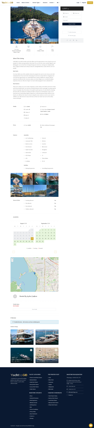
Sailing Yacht (51, 386)
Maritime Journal (33, 402)
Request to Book (72, 24)
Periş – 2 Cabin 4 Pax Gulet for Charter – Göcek (21, 359)
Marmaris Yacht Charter (53, 402)
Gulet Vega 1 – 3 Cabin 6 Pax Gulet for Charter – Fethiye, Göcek (21, 341)
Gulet (50, 377)
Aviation (51, 2)
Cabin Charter (33, 389)
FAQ (31, 407)
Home (18, 2)
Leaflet (50, 291)
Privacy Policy (33, 411)
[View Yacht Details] (22, 337)
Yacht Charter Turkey (53, 395)
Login (78, 2)
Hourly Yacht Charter (34, 384)
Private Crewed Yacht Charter (36, 377)
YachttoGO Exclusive (34, 398)
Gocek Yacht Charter (53, 400)
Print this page (73, 35)
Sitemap (31, 418)
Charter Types (36, 2)
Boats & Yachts (25, 2)
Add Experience (33, 404)
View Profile (34, 309)
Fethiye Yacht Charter (53, 404)
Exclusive (45, 2)
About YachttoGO (33, 413)
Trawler (50, 384)
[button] (34, 273)
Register (84, 2)
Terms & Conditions (34, 409)
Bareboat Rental (33, 379)
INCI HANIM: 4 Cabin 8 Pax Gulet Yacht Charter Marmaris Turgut (46, 359)
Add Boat (90, 2)
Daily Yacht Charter (34, 382)
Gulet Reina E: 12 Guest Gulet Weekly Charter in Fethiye (46, 341)
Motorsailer (51, 389)
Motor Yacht (51, 379)
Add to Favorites (72, 32)
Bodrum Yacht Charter (53, 398)
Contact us (32, 416)
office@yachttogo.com (73, 392)
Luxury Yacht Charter (34, 386)
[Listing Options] (31, 342)
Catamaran (51, 382)
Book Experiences (33, 400)
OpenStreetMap (54, 291)
